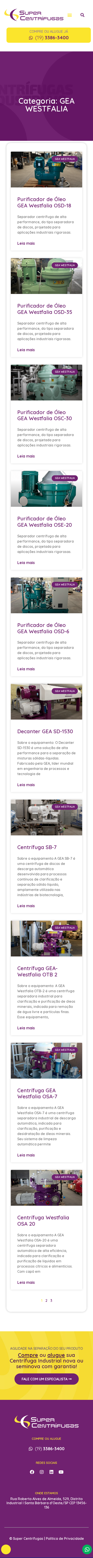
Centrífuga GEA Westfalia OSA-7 (37, 1093)
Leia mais (26, 243)
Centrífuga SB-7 (37, 847)
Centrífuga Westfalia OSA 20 (43, 1220)
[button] (69, 14)
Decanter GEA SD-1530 (45, 731)
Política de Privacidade (65, 1538)
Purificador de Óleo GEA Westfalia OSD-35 (44, 308)
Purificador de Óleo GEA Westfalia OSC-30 (44, 415)
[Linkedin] (51, 1472)
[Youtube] (61, 1472)
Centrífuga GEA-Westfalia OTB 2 (37, 971)
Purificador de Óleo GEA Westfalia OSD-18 (44, 202)
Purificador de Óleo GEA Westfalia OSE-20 (44, 521)
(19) (52, 37)
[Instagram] (41, 1472)
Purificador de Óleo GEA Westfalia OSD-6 (43, 628)
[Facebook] (32, 1472)
